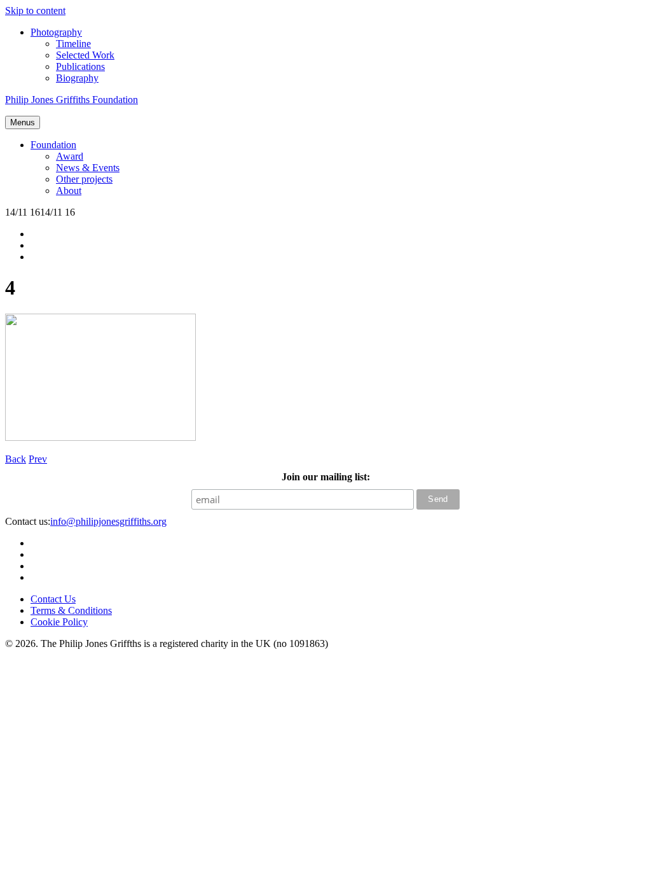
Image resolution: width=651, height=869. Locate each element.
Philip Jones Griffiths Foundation (71, 99)
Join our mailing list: (326, 476)
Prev (38, 459)
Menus (22, 122)
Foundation (53, 144)
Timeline (73, 43)
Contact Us (53, 599)
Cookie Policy (59, 621)
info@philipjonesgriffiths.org (108, 521)
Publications (80, 66)
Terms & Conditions (71, 610)
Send (438, 499)
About (68, 190)
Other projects (84, 179)
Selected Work (85, 55)
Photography (56, 32)
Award (69, 156)
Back (15, 459)
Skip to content (35, 10)
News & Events (88, 167)
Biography (77, 78)
